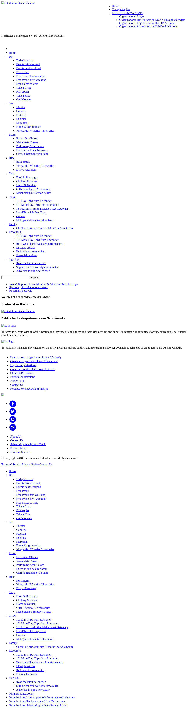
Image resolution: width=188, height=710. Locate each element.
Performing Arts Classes (30, 146)
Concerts (21, 111)
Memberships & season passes (33, 192)
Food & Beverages (27, 177)
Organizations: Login (131, 16)
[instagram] (13, 427)
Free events (22, 72)
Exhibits (21, 119)
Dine (12, 158)
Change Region (121, 9)
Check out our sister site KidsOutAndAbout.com (44, 228)
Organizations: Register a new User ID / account (147, 23)
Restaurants (23, 161)
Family (13, 224)
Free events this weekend (30, 76)
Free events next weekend (31, 80)
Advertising (17, 380)
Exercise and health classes (31, 150)
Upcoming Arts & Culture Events (28, 287)
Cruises (20, 216)
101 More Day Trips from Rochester (37, 204)
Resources (15, 231)
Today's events (24, 60)
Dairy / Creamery (26, 169)
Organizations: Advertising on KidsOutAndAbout (148, 26)
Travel (12, 197)
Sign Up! (14, 259)
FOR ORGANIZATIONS (127, 13)
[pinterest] (13, 419)
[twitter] (13, 411)
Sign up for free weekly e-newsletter (37, 267)
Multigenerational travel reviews (34, 220)
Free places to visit (27, 83)
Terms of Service (20, 452)
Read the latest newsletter (31, 263)
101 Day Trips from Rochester (33, 200)
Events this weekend (28, 64)
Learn (12, 134)
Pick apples (22, 91)
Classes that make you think (32, 153)
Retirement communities (30, 251)
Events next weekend (28, 68)
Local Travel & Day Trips (31, 212)
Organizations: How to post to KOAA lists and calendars (152, 19)
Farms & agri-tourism (28, 126)
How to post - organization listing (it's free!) (35, 357)
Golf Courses (24, 99)
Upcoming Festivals (20, 290)
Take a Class (23, 87)
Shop (12, 173)
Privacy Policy (18, 448)
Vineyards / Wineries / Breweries (35, 130)
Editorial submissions (22, 376)
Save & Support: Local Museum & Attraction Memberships (43, 284)
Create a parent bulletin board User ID (32, 369)
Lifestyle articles (25, 247)
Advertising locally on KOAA (28, 444)
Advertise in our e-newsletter (33, 270)
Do (10, 56)
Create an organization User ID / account (34, 361)
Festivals (21, 115)
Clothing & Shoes (26, 181)
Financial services (26, 255)
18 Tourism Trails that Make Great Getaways (42, 208)
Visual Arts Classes (27, 142)
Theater (20, 107)
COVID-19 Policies (21, 373)
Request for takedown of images (29, 388)
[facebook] (13, 403)
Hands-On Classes (27, 138)
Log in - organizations (23, 365)
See (11, 103)
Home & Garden (26, 185)
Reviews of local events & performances (39, 243)
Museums (21, 122)
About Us (16, 436)
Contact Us (16, 384)
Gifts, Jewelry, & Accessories (33, 189)
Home (115, 6)
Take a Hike (23, 95)
